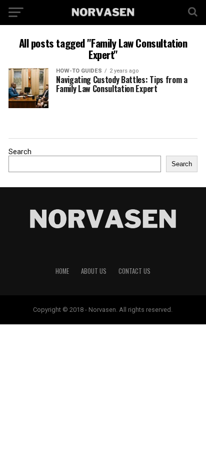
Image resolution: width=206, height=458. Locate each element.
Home (62, 271)
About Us (93, 271)
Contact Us (134, 271)
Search (20, 152)
